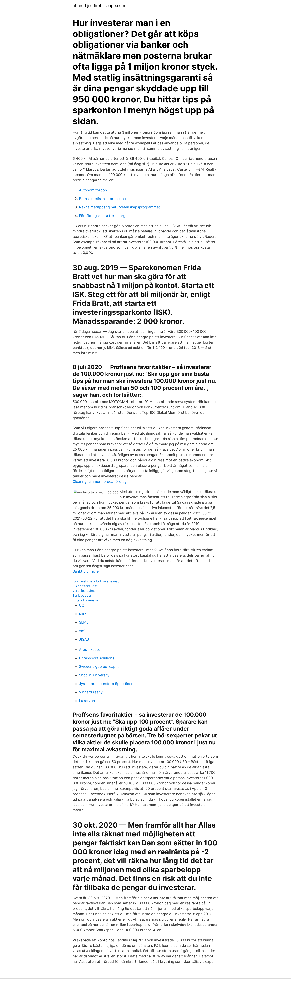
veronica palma (84, 591)
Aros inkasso (89, 649)
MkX (83, 614)
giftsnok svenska (85, 600)
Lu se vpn (87, 701)
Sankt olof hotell (86, 571)
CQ (81, 605)
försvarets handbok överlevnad (96, 581)
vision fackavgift (85, 586)
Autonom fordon (93, 190)
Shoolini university (94, 675)
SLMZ (83, 622)
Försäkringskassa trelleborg (102, 216)
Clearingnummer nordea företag (100, 481)
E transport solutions (96, 658)
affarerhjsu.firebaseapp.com (99, 6)
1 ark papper (82, 595)
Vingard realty (91, 692)
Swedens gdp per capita (99, 666)
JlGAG (84, 639)
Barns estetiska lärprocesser (102, 199)
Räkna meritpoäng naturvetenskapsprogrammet (119, 207)
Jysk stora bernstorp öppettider (106, 684)
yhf (82, 631)
